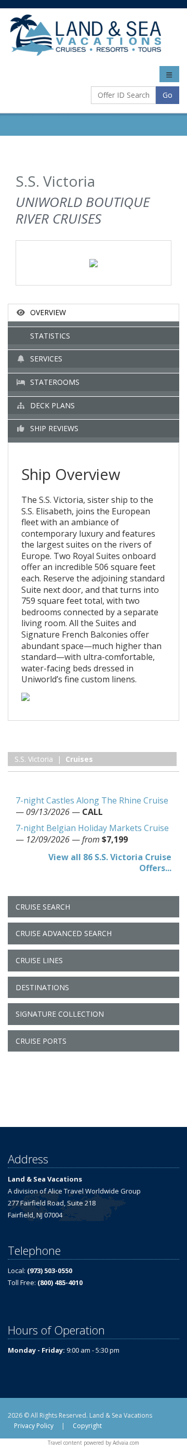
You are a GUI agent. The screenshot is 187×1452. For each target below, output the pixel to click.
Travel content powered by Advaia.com (93, 1442)
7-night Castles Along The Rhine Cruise (92, 800)
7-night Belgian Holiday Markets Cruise (92, 828)
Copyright (87, 1425)
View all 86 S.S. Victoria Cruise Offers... (109, 862)
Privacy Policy (34, 1425)
